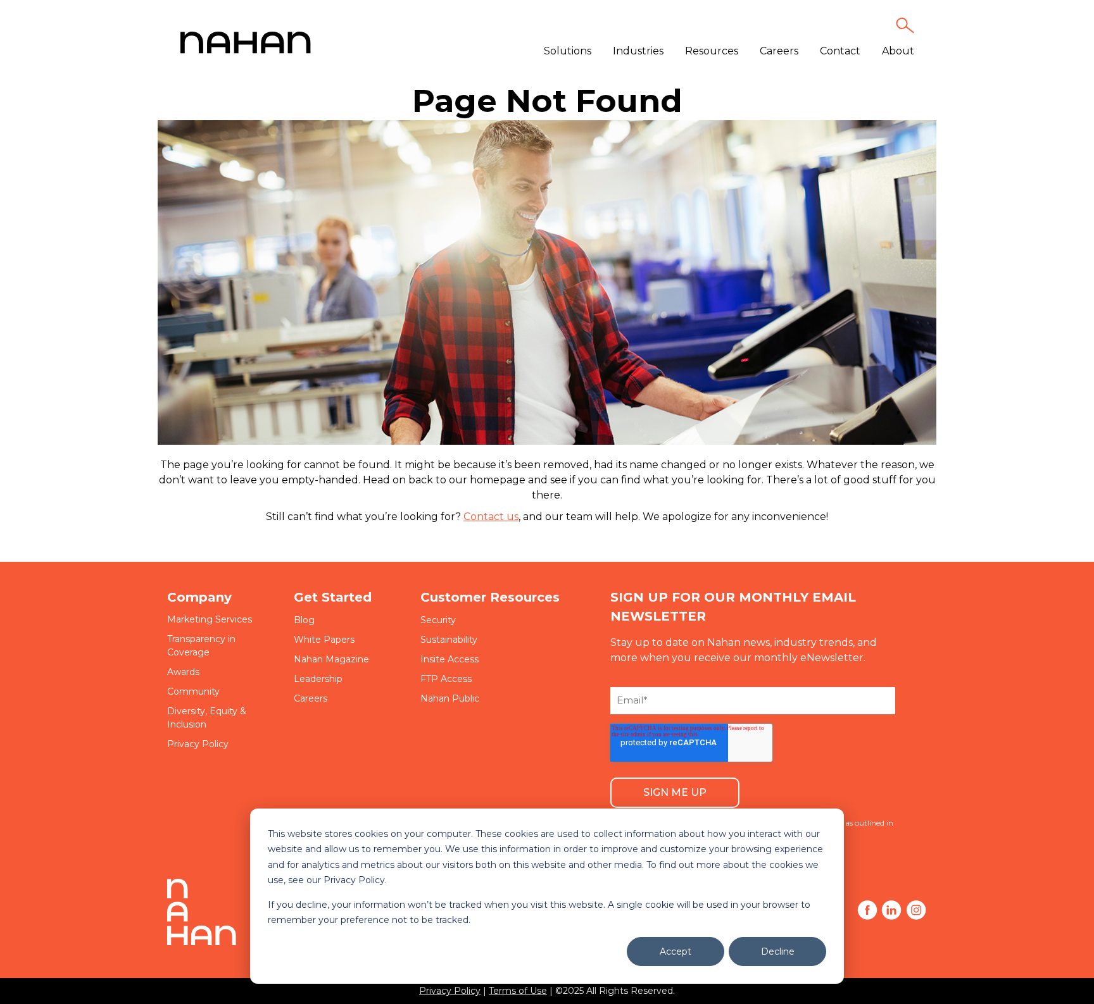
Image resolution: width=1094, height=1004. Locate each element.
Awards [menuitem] (183, 672)
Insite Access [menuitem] (449, 659)
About (898, 51)
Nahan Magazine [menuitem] (331, 659)
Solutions (567, 51)
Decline (778, 951)
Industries (638, 51)
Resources (711, 51)
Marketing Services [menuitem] (209, 619)
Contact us (491, 517)
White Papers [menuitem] (324, 639)
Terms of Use (518, 990)
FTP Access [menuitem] (446, 679)
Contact (840, 51)
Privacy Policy (450, 990)
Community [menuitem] (193, 691)
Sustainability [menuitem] (448, 639)
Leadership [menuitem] (318, 679)
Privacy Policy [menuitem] (198, 744)
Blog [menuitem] (304, 620)
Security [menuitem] (438, 620)
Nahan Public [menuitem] (449, 698)
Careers (779, 51)
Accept (675, 951)
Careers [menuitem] (310, 698)
